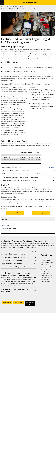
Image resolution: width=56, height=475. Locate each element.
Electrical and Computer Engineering (12, 6)
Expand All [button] (51, 167)
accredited (46, 262)
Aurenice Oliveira (6, 225)
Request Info (14, 213)
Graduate (14, 8)
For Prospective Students (30, 303)
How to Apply (41, 213)
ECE (10, 8)
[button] (28, 170)
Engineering (5, 8)
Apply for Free (7, 302)
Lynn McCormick (6, 231)
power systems (43, 188)
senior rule (16, 102)
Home (1, 8)
